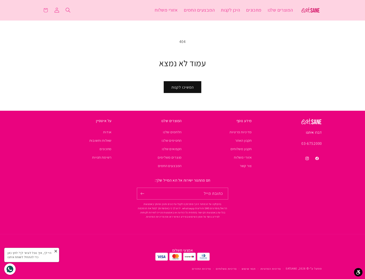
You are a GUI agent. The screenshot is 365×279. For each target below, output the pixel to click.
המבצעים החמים (170, 165)
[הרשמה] (142, 193)
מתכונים (106, 149)
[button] (68, 10)
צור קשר (246, 165)
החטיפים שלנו (172, 140)
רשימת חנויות (102, 157)
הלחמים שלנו (172, 132)
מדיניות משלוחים (226, 269)
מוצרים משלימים (170, 157)
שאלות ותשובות (100, 140)
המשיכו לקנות (182, 87)
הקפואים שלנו (172, 149)
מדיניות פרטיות (241, 132)
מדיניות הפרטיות (270, 269)
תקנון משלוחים (241, 149)
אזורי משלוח (243, 157)
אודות (107, 132)
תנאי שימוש (249, 269)
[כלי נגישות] (358, 272)
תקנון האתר (243, 140)
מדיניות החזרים (201, 269)
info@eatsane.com (305, 150)
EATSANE (291, 268)
